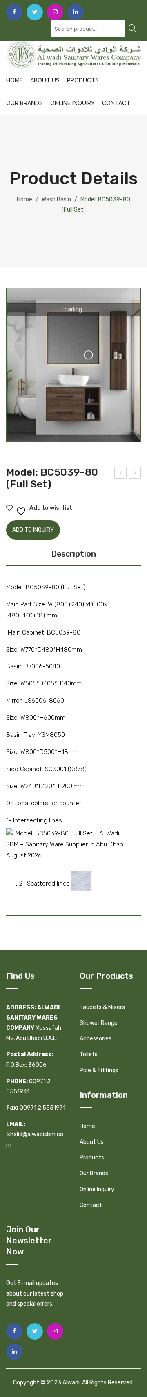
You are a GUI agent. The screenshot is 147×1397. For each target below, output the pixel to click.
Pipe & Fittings (99, 1070)
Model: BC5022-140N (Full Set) (135, 474)
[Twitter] (35, 12)
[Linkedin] (75, 12)
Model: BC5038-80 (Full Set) (121, 474)
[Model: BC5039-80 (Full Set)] (73, 365)
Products (83, 80)
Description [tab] (73, 554)
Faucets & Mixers (102, 1007)
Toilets (89, 1054)
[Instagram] (55, 12)
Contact (116, 103)
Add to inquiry (33, 530)
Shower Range (99, 1023)
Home (14, 80)
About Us (45, 80)
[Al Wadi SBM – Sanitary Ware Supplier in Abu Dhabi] (73, 54)
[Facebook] (14, 12)
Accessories (95, 1038)
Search (133, 28)
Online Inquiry (72, 103)
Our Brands (24, 103)
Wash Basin (56, 199)
